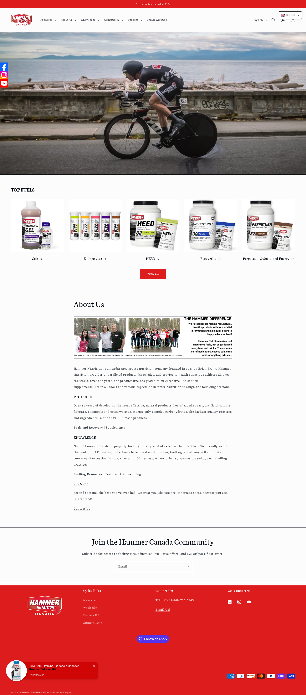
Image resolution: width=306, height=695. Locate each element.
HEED (150, 258)
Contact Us (82, 509)
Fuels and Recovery (88, 428)
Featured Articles (118, 474)
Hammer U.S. (91, 615)
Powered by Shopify (60, 693)
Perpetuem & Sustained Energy (266, 258)
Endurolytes (93, 258)
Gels (35, 258)
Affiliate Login (92, 622)
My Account (91, 600)
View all (153, 273)
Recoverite (208, 258)
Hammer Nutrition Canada (34, 693)
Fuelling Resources (88, 474)
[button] (48, 20)
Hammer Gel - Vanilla (42, 669)
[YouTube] (4, 83)
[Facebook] (4, 66)
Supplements (115, 428)
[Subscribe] (187, 567)
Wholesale (90, 607)
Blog (137, 474)
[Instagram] (4, 75)
